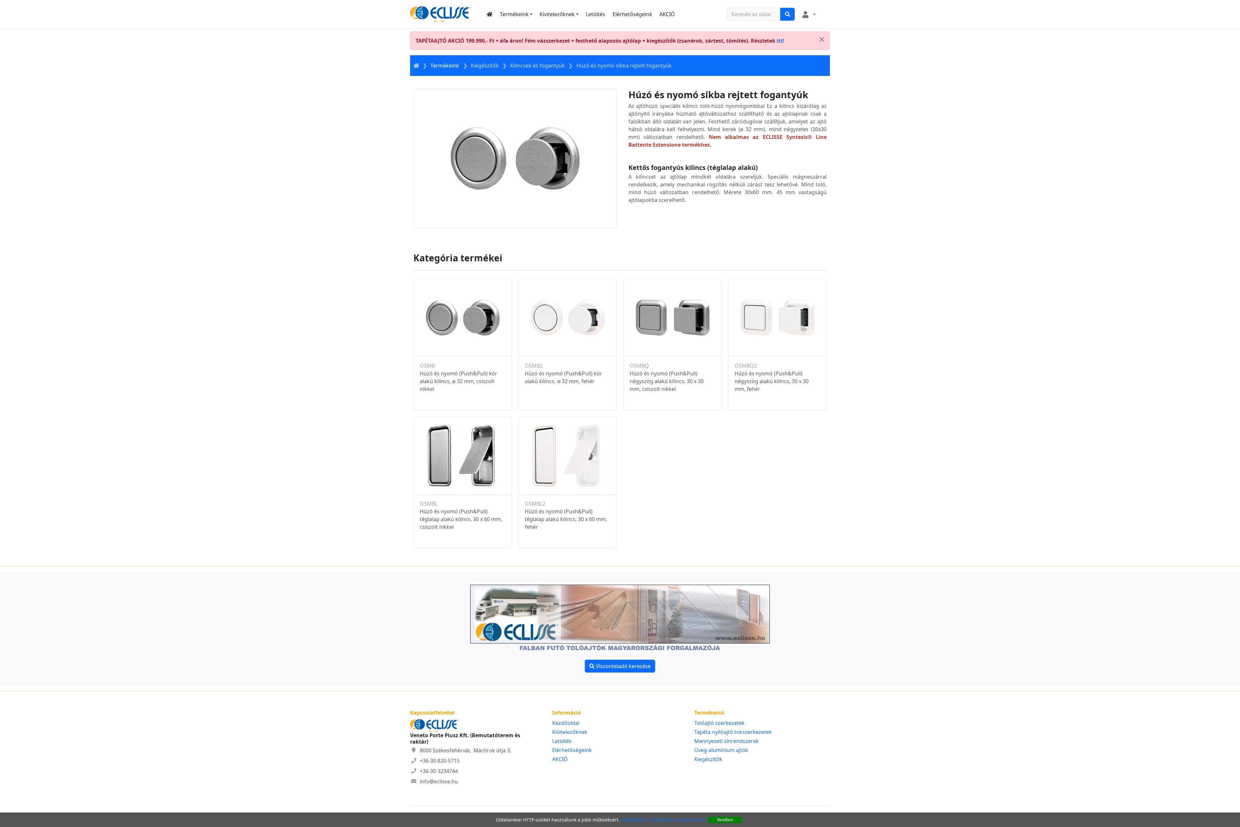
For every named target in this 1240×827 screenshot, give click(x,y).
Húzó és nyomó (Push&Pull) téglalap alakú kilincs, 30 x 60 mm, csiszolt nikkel (461, 519)
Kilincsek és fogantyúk (537, 65)
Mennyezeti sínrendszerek (726, 741)
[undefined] (821, 39)
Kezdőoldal (565, 723)
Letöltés (595, 14)
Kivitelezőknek (557, 14)
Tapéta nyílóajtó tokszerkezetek (733, 732)
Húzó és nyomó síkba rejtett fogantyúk (624, 65)
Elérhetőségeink (632, 14)
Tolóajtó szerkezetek (719, 723)
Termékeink (514, 14)
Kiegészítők (485, 65)
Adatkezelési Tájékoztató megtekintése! (663, 820)
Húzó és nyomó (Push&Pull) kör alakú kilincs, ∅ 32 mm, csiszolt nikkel (458, 381)
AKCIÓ (667, 14)
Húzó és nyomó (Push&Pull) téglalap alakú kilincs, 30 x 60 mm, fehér (566, 519)
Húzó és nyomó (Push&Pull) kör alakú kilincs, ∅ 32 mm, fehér (563, 377)
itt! (780, 40)
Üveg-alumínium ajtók (721, 750)
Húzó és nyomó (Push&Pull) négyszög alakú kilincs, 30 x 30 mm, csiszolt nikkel (667, 381)
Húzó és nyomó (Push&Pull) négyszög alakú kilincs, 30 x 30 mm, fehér (772, 381)
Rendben (725, 819)
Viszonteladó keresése (622, 666)
